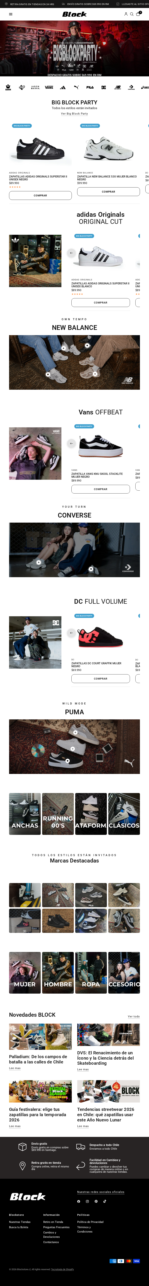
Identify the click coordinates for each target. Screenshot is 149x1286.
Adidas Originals (19, 173)
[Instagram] (90, 1201)
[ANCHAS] (25, 814)
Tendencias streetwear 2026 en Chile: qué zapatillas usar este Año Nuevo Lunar (105, 1115)
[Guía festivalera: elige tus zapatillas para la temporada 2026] (40, 1091)
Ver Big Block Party (74, 113)
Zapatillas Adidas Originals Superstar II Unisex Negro (38, 178)
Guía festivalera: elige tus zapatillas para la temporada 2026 (37, 1115)
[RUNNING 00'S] (58, 814)
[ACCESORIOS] (124, 973)
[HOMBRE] (58, 973)
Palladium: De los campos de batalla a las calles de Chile (38, 1059)
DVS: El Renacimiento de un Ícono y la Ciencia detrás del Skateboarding (105, 1058)
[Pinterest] (99, 1201)
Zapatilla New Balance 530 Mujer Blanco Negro (107, 178)
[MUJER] (25, 973)
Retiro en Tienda (53, 1222)
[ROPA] (91, 973)
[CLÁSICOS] (124, 814)
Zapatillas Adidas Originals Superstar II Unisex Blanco (100, 285)
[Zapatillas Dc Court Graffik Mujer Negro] (100, 633)
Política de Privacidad (90, 1222)
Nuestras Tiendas (20, 1222)
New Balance (85, 173)
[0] (137, 14)
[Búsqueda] (132, 14)
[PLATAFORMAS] (91, 814)
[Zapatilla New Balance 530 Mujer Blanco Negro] (108, 144)
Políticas (83, 1215)
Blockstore (16, 1215)
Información (51, 1215)
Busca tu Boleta (18, 1227)
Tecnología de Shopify (62, 1269)
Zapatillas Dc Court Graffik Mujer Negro (96, 665)
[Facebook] (81, 1201)
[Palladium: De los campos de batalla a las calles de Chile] (40, 1037)
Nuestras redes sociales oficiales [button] (100, 1192)
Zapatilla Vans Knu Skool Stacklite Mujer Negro (97, 476)
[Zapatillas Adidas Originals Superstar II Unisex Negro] (40, 144)
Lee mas (15, 1068)
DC (146, 173)
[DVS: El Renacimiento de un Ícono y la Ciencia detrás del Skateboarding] (108, 1035)
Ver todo (134, 1016)
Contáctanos (51, 1242)
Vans (74, 470)
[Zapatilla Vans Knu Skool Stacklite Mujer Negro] (100, 443)
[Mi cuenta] (126, 14)
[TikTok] (107, 1201)
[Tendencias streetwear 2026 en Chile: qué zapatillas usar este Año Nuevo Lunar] (108, 1091)
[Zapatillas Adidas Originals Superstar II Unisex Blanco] (100, 253)
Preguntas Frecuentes (56, 1227)
